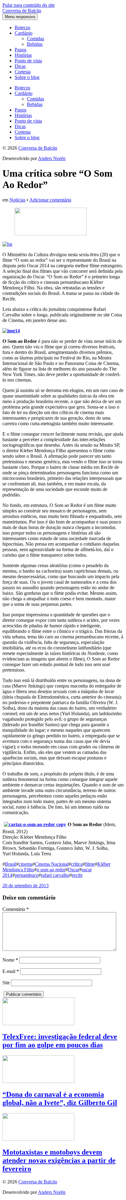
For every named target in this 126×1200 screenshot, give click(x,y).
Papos (20, 49)
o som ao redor (51, 869)
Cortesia (23, 71)
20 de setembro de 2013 (25, 885)
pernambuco (27, 875)
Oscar (73, 869)
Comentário (15, 909)
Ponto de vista (28, 60)
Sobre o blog (27, 77)
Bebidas (35, 44)
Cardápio (23, 33)
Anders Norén (51, 158)
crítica (77, 864)
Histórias (23, 55)
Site (6, 982)
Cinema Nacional (52, 864)
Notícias (17, 199)
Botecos (22, 27)
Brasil (10, 864)
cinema (25, 864)
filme (90, 864)
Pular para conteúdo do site (28, 5)
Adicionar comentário (50, 199)
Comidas (35, 38)
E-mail (10, 971)
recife (77, 875)
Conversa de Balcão (21, 10)
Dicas (20, 66)
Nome (10, 960)
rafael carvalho (55, 875)
